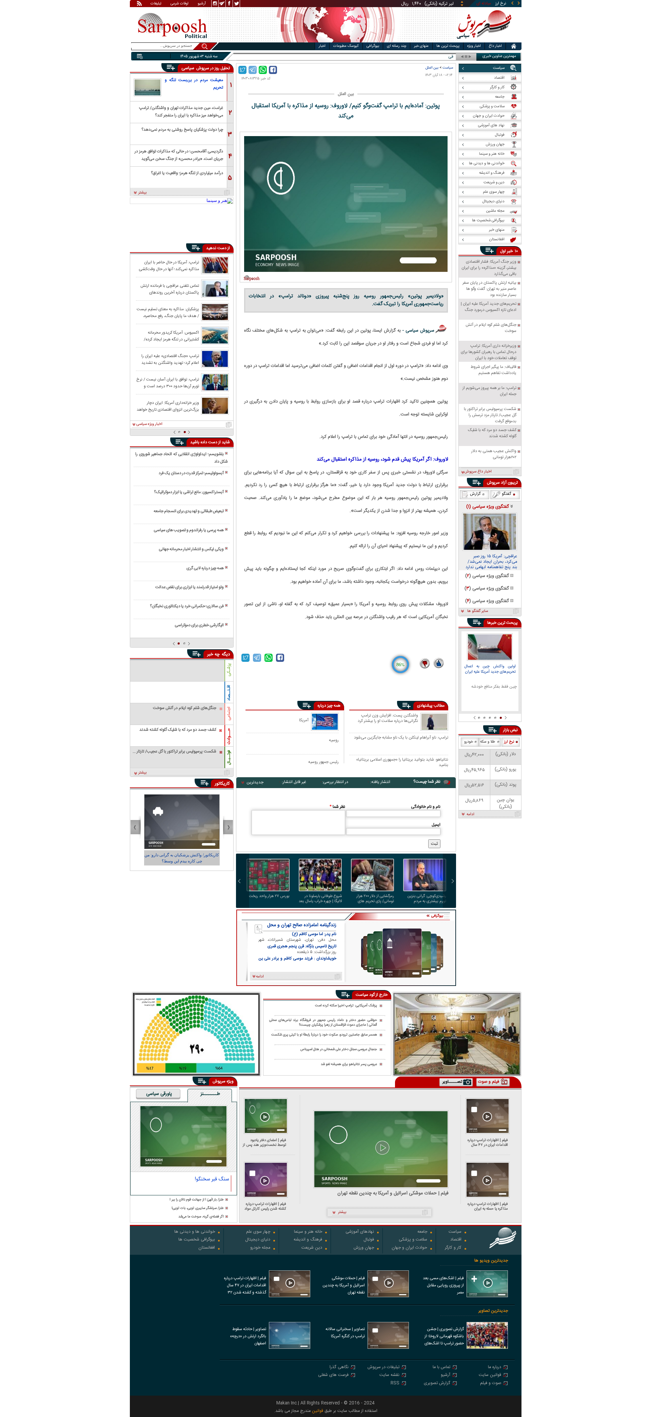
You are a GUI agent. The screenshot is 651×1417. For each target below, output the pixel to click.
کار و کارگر (453, 1248)
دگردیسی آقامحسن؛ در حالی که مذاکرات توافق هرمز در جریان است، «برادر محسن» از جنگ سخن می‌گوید (179, 154)
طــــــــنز (210, 1094)
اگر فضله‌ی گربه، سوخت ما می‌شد (201, 1216)
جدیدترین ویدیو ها (491, 1260)
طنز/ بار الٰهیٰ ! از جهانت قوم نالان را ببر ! (197, 1199)
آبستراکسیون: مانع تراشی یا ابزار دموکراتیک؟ (189, 492)
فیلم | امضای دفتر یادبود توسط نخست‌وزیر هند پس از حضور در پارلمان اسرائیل (264, 1142)
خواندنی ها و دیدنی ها (194, 1232)
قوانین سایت (490, 1375)
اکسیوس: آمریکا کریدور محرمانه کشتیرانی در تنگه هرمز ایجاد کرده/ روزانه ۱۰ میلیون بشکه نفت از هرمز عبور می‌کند (168, 335)
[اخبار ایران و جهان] (483, 40)
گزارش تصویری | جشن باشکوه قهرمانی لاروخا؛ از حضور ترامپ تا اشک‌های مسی (444, 1337)
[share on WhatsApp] (263, 70)
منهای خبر (421, 46)
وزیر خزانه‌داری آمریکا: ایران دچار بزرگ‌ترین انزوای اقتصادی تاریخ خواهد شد (168, 405)
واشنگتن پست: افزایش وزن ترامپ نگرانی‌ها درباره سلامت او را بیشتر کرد (388, 718)
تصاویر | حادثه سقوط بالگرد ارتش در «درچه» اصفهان (248, 1336)
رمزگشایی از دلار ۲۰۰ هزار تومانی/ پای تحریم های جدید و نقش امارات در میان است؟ (375, 899)
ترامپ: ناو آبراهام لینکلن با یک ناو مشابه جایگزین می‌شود (401, 738)
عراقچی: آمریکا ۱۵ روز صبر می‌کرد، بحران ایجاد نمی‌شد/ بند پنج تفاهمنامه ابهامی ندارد (491, 562)
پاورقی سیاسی (159, 1094)
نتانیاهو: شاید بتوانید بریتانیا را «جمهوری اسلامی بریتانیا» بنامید (402, 762)
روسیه (334, 740)
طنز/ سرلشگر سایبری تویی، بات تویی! (198, 1208)
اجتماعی (228, 714)
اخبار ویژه (474, 46)
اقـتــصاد (228, 693)
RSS (395, 1383)
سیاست (447, 68)
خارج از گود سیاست (372, 994)
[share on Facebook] (273, 70)
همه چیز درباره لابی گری (205, 568)
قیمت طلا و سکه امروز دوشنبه (429, 57)
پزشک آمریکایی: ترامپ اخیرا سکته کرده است (346, 1005)
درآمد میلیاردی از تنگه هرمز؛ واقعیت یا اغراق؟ (187, 173)
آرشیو (202, 4)
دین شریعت (311, 1248)
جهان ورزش (364, 1248)
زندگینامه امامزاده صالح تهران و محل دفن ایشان (301, 925)
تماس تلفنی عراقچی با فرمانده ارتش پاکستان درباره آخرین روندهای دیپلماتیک (169, 288)
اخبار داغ (495, 46)
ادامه (470, 815)
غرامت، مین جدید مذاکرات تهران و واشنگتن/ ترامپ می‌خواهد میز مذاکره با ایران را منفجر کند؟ (181, 111)
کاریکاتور (222, 783)
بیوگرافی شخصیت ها (196, 1240)
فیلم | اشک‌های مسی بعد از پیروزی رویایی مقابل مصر (443, 1285)
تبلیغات (156, 4)
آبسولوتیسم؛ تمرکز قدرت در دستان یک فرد (191, 473)
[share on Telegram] (253, 70)
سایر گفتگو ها (477, 611)
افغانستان (206, 1248)
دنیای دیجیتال (257, 1240)
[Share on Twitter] (242, 70)
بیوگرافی (373, 46)
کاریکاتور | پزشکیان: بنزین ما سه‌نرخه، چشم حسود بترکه (182, 858)
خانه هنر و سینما (308, 1232)
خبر (510, 251)
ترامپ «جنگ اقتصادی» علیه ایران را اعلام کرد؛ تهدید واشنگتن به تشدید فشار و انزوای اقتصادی (170, 359)
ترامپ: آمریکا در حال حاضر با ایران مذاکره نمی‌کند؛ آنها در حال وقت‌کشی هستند (169, 265)
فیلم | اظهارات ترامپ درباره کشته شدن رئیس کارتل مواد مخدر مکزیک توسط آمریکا (265, 1206)
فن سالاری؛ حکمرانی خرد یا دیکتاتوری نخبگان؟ (187, 606)
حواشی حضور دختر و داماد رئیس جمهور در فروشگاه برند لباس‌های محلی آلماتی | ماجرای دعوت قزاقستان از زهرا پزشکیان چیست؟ (323, 1023)
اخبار (322, 46)
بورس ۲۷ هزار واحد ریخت (269, 896)
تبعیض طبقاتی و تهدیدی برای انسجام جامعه (189, 511)
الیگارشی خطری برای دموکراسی (199, 625)
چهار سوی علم (258, 1232)
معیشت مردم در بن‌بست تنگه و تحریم (194, 84)
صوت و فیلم (490, 1383)
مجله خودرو (260, 1248)
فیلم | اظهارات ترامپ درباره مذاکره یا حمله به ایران (488, 1206)
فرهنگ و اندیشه (308, 1240)
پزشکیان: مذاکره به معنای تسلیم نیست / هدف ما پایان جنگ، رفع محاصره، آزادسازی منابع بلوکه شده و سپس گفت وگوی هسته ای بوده (167, 312)
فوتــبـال (228, 757)
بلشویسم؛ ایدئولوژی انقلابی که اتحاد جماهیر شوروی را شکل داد (181, 458)
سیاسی (188, 68)
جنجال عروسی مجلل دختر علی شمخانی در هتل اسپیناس (338, 1049)
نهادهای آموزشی (360, 1232)
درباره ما (494, 1367)
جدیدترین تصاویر (493, 1311)
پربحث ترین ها (447, 46)
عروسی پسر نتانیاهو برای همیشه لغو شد (349, 1064)
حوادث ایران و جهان (409, 1248)
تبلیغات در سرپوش (383, 1367)
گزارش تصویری (437, 1383)
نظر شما (337, 806)
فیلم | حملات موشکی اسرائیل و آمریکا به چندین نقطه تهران (393, 1193)
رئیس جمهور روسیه (323, 761)
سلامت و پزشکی (413, 1240)
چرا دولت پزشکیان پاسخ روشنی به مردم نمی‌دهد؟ (182, 129)
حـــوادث (228, 736)
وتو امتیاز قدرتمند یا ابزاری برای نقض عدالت (189, 587)
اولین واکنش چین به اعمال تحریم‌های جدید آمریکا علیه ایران (490, 669)
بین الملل (432, 68)
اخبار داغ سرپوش (478, 472)
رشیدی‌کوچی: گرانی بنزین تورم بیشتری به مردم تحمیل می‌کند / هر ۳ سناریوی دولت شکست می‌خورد (427, 899)
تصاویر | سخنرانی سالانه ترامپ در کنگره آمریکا (345, 1333)
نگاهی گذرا (339, 1367)
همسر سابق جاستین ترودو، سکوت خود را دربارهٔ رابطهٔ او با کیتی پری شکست (324, 1035)
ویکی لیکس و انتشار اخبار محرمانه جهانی (191, 549)
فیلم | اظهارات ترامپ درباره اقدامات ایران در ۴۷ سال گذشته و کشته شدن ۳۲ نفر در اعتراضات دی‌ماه (486, 1142)
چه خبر (213, 654)
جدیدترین (254, 782)
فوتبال (368, 1240)
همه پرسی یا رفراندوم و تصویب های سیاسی (189, 530)
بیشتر (142, 193)
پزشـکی (228, 669)
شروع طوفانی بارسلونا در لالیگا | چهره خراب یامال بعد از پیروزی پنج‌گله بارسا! (320, 899)
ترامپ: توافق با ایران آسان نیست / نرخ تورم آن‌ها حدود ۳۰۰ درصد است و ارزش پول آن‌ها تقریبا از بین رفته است (167, 382)
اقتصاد (455, 1240)
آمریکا (304, 720)
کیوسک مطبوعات (346, 46)
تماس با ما (441, 1367)
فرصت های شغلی (333, 1375)
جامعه (422, 1232)
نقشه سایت (389, 1375)
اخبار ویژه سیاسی (149, 424)
